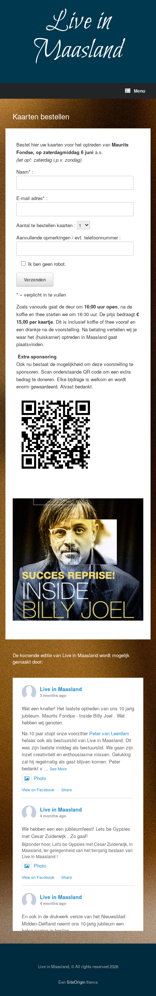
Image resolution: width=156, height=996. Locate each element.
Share (66, 789)
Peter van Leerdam (109, 733)
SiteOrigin (76, 982)
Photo (40, 778)
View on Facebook (38, 789)
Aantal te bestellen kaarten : (46, 225)
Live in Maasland (61, 689)
